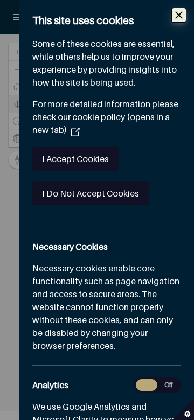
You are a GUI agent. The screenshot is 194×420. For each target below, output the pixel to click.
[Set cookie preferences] (183, 409)
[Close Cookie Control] (178, 15)
